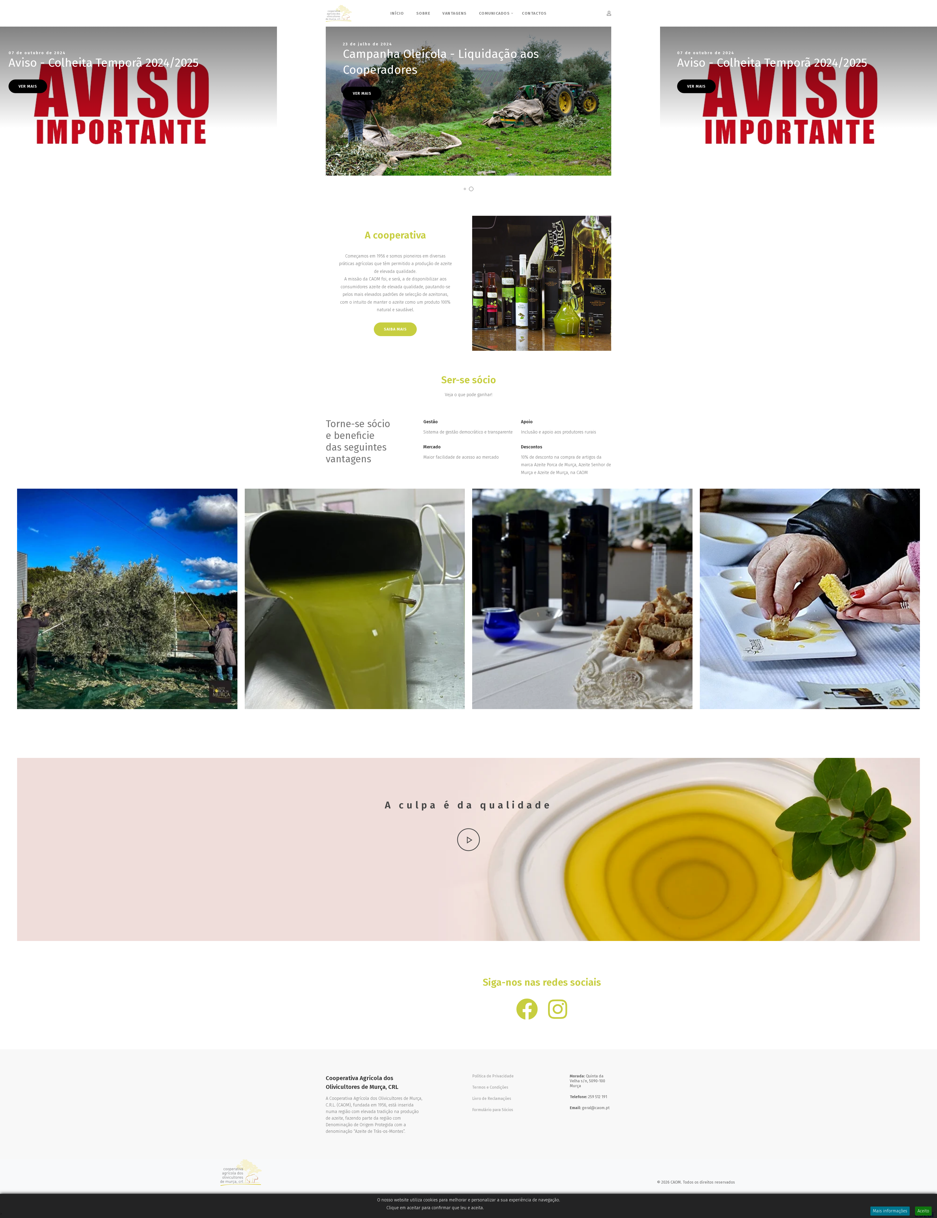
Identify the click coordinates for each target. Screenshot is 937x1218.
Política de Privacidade (493, 1076)
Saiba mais (395, 329)
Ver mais (28, 93)
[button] (301, 109)
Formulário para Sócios (492, 1109)
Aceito (923, 1211)
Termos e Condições (490, 1087)
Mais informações (890, 1211)
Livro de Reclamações (491, 1098)
